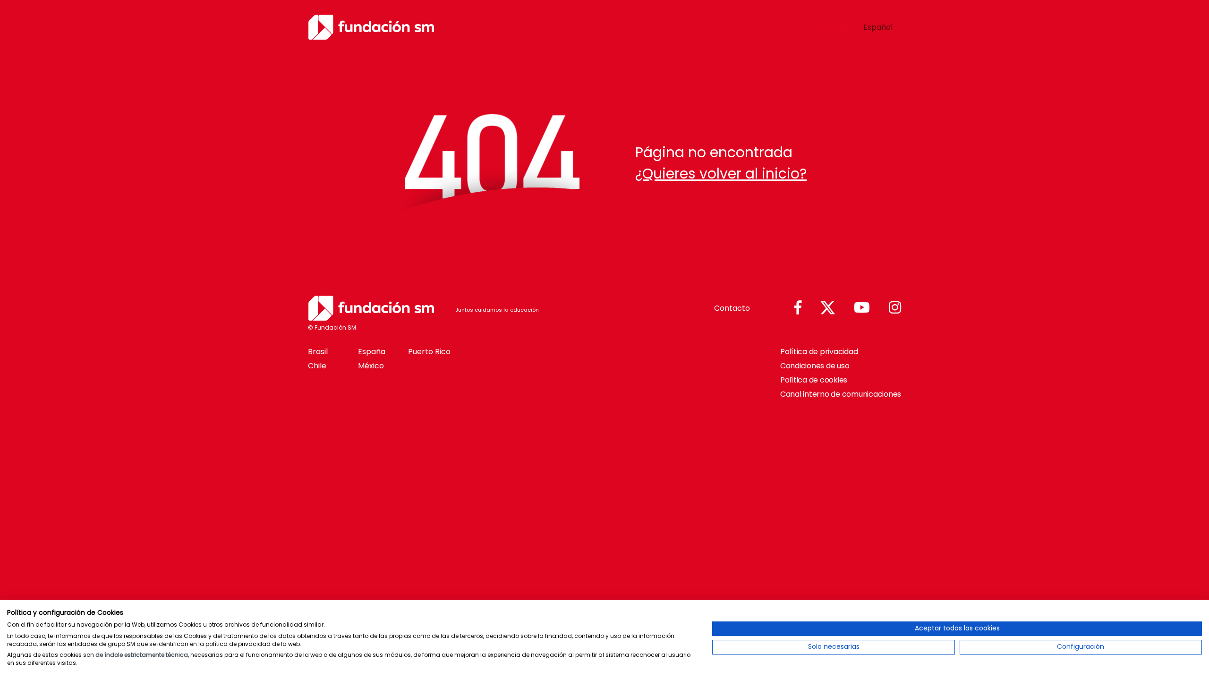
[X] (827, 308)
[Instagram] (895, 308)
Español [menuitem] (878, 26)
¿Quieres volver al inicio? (721, 173)
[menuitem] (835, 27)
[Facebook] (797, 308)
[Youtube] (862, 308)
